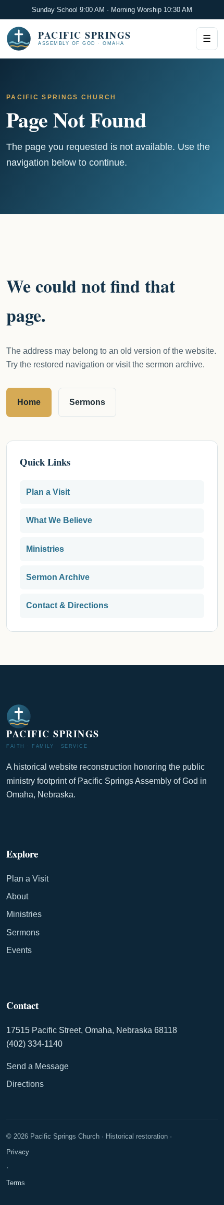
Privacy (17, 1152)
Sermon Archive (58, 577)
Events (19, 950)
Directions (25, 1084)
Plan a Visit (48, 492)
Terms (15, 1183)
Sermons (87, 402)
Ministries (45, 548)
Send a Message (37, 1066)
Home (29, 402)
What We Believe (59, 520)
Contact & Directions (67, 605)
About (17, 896)
